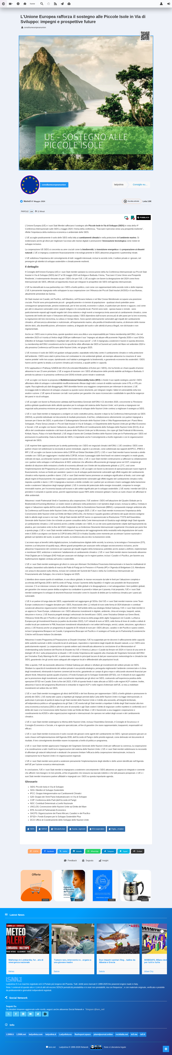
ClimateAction (59, 829)
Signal (124, 851)
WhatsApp (94, 851)
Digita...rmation (117, 829)
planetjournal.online (103, 1034)
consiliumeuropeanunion (54, 185)
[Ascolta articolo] (125, 201)
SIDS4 (44, 829)
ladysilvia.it (50, 1034)
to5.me (134, 1034)
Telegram (110, 851)
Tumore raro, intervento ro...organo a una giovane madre (72, 961)
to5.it (142, 1034)
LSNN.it (10, 1034)
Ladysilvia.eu (65, 1034)
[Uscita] (168, 4)
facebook (50, 851)
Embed (139, 851)
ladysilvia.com (35, 1034)
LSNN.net (21, 1034)
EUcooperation (98, 829)
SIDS (32, 829)
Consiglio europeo (141, 184)
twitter (64, 851)
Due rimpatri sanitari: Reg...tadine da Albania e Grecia (117, 961)
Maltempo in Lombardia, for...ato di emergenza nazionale (26, 961)
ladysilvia (118, 184)
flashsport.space (83, 1034)
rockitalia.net (122, 1034)
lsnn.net (52, 1047)
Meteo (11, 971)
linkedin (79, 851)
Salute (56, 971)
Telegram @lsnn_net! (94, 1009)
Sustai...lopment (78, 829)
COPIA (35, 851)
